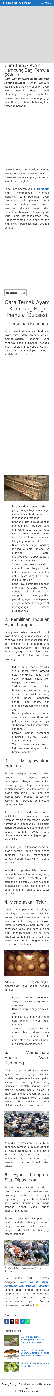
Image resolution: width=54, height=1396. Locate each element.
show (21, 293)
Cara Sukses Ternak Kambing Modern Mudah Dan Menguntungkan (33, 1339)
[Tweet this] (12, 1321)
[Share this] (6, 1321)
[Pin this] (17, 1321)
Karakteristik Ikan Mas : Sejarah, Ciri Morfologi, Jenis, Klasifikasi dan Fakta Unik (35, 1353)
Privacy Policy (9, 1384)
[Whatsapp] (28, 1321)
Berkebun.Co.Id (17, 3)
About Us (37, 1384)
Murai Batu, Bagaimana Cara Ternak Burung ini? (35, 1364)
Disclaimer (24, 1384)
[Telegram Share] (22, 1321)
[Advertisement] (27, 34)
